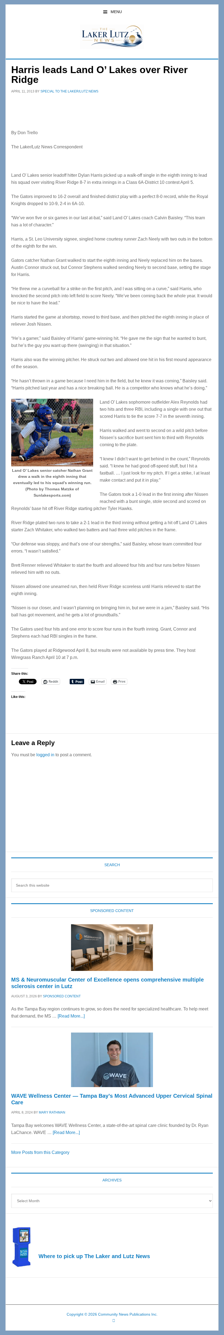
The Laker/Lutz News (112, 36)
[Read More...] (71, 1016)
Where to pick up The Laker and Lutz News (94, 1256)
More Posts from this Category (40, 1152)
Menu (116, 12)
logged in (45, 754)
